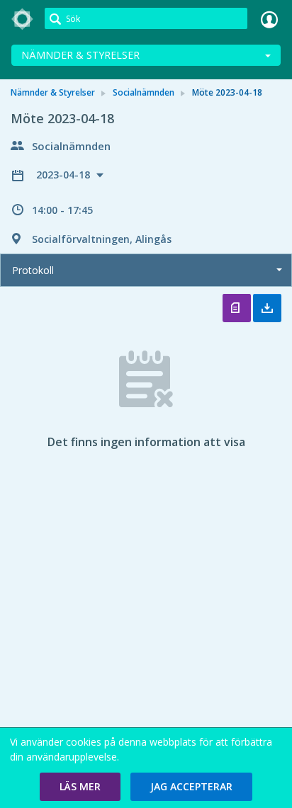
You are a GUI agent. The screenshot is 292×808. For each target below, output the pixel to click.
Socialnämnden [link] (143, 92)
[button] (80, 787)
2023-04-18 (64, 174)
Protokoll (33, 270)
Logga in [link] (269, 19)
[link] (22, 19)
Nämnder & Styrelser (80, 55)
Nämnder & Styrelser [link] (53, 92)
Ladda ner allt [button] (267, 308)
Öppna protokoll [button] (237, 308)
